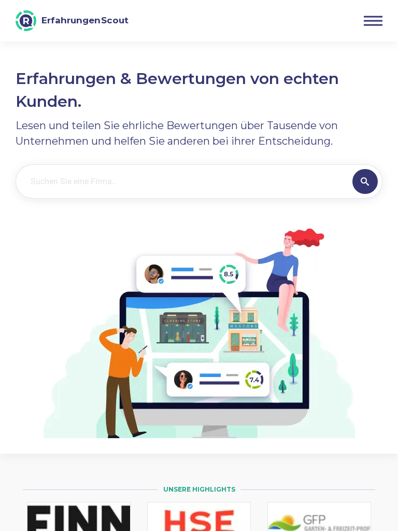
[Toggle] (373, 21)
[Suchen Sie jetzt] (365, 181)
